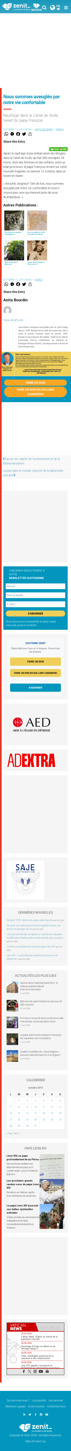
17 (35, 1113)
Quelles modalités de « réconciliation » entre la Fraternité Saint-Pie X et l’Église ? (40, 1053)
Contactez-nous (56, 1406)
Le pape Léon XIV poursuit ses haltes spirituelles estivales (22, 1209)
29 (19, 1126)
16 (27, 1113)
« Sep (9, 1133)
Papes (60, 129)
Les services (55, 1400)
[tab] (21, 1327)
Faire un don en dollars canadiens (35, 392)
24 (35, 1119)
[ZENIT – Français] (20, 6)
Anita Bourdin (44, 129)
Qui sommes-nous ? (18, 1400)
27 (60, 1119)
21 (10, 1119)
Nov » (16, 1133)
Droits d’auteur (36, 1406)
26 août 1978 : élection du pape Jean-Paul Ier (29, 920)
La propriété (39, 1400)
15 (19, 1113)
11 (43, 1107)
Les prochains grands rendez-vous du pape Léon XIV (23, 1184)
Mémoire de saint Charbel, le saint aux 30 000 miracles (41, 1003)
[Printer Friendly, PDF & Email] (58, 149)
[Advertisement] (35, 50)
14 (10, 1113)
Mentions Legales (15, 1406)
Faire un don (35, 382)
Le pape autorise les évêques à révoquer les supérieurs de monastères (40, 1037)
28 (10, 1126)
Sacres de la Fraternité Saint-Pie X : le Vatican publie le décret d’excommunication (39, 986)
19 (52, 1113)
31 (35, 1126)
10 (35, 1107)
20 (60, 1113)
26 (52, 1119)
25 (43, 1119)
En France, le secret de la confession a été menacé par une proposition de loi (41, 1020)
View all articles (13, 320)
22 (19, 1119)
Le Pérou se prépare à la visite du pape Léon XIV (31, 946)
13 (60, 1107)
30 (27, 1126)
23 (27, 1119)
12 (52, 1107)
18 (43, 1113)
